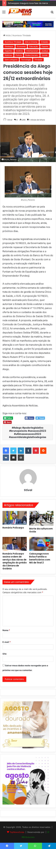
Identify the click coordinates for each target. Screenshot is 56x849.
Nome (6, 630)
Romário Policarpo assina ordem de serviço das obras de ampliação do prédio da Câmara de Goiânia (14, 561)
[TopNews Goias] (20, 12)
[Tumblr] (28, 451)
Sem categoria (11, 59)
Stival (9, 120)
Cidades (44, 42)
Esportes (8, 51)
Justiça (45, 51)
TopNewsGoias (17, 832)
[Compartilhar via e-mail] (13, 457)
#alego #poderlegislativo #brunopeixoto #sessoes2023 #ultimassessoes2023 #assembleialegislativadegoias (27, 432)
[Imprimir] (21, 457)
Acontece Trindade (21, 35)
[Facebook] (6, 451)
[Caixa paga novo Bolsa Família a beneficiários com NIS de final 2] (41, 544)
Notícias (8, 55)
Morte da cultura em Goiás (41, 530)
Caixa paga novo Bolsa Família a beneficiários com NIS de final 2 (39, 558)
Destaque (9, 46)
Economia (21, 46)
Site (4, 653)
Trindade (38, 59)
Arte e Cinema (31, 42)
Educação (33, 46)
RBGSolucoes (28, 837)
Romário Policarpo (13, 527)
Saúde (44, 55)
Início (8, 35)
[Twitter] (13, 451)
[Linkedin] (21, 451)
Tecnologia (26, 59)
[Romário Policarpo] (14, 518)
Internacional (32, 51)
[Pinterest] (36, 451)
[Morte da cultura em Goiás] (41, 518)
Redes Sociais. (31, 55)
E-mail (6, 642)
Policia (19, 55)
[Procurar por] (52, 13)
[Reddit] (43, 451)
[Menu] (3, 13)
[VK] (6, 457)
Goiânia (19, 51)
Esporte (45, 46)
